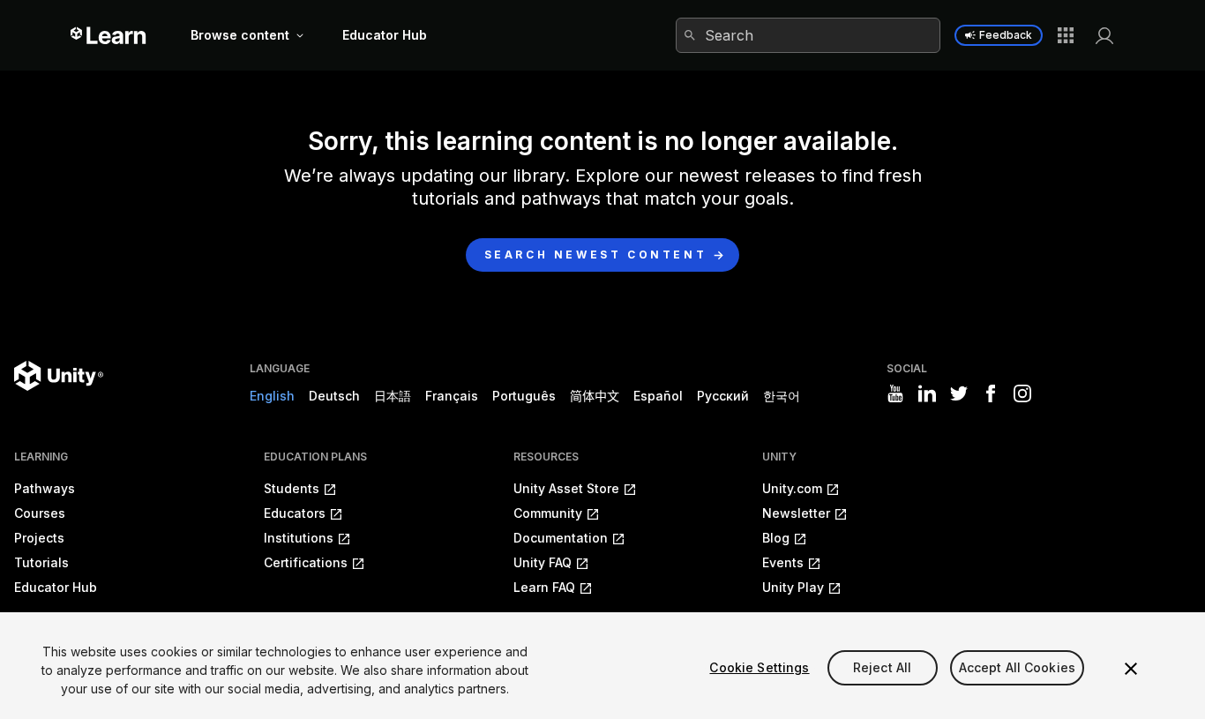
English (272, 395)
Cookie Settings (759, 667)
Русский (723, 395)
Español (658, 395)
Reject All (882, 667)
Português (524, 395)
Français (451, 395)
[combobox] (808, 35)
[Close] (1130, 668)
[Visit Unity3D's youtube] (895, 393)
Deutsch (334, 395)
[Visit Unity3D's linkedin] (927, 393)
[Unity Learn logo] (109, 35)
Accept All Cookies (1017, 667)
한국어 (781, 395)
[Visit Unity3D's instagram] (1022, 393)
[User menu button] (1104, 35)
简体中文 (594, 395)
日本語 (392, 395)
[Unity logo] (58, 376)
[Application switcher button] (1066, 35)
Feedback (1005, 34)
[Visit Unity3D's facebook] (990, 393)
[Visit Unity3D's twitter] (959, 393)
